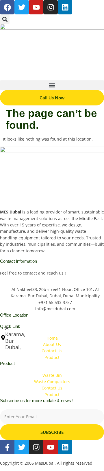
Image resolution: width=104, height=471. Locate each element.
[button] (5, 19)
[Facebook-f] (7, 447)
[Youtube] (50, 447)
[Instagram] (50, 7)
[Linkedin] (65, 7)
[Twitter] (21, 447)
